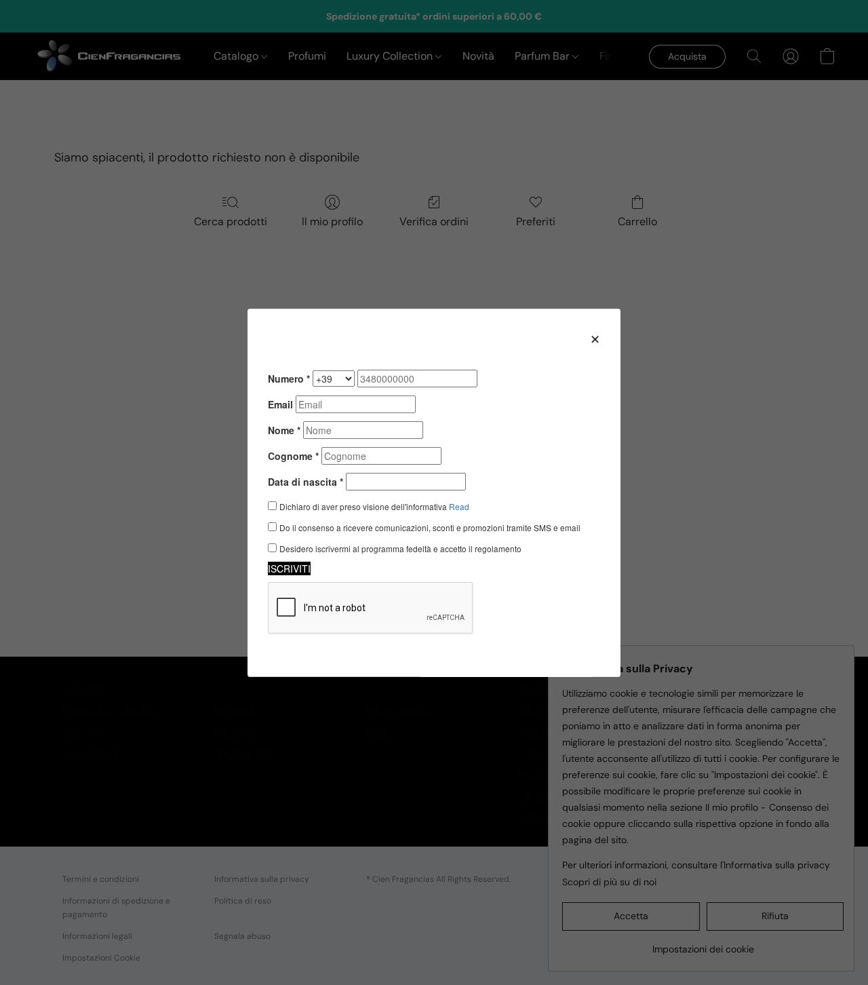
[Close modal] (595, 338)
